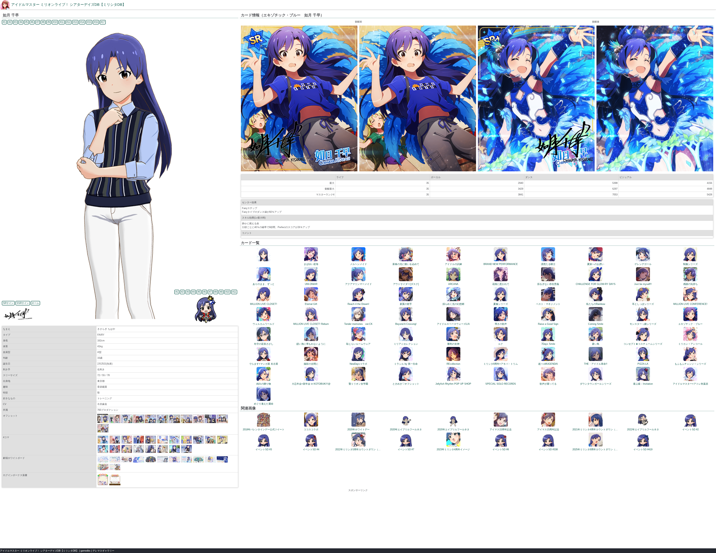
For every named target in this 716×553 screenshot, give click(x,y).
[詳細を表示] (264, 260)
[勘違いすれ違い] (114, 452)
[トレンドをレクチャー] (186, 443)
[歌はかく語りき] (138, 443)
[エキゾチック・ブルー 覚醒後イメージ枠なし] (654, 170)
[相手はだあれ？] (162, 452)
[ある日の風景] (198, 443)
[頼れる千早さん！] (103, 443)
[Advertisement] (358, 518)
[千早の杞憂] (138, 452)
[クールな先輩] (150, 443)
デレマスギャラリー (103, 550)
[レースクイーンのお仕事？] (222, 443)
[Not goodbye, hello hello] (162, 443)
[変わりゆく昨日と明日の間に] (174, 452)
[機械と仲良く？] (186, 452)
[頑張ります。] (103, 452)
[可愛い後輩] (126, 452)
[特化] (114, 443)
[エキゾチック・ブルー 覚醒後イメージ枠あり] (536, 170)
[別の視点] (210, 443)
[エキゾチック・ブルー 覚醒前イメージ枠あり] (299, 170)
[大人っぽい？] (126, 443)
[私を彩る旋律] (150, 452)
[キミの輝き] (174, 443)
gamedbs (85, 550)
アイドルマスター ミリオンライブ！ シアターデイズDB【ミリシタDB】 (68, 5)
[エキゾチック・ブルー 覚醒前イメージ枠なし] (417, 170)
